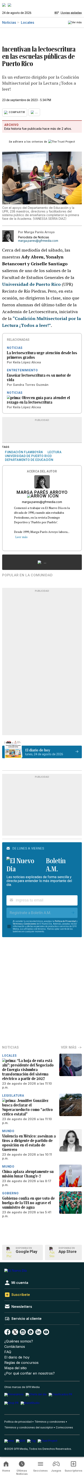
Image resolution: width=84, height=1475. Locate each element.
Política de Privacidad (65, 921)
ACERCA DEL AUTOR (42, 471)
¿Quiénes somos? (18, 1341)
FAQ (7, 1352)
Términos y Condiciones (24, 924)
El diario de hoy (17, 1357)
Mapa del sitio (15, 1368)
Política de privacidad (18, 1421)
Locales (27, 22)
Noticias (9, 22)
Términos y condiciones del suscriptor (28, 1427)
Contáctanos (14, 1347)
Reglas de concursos (21, 1363)
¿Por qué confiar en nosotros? (29, 1373)
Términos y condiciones (49, 1421)
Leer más (21, 537)
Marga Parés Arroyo (42, 493)
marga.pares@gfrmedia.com (38, 240)
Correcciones (64, 1427)
